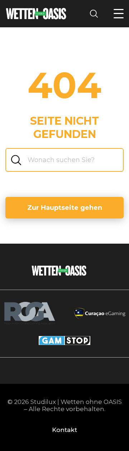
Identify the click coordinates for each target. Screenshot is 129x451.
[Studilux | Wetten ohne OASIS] (36, 13)
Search (96, 13)
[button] (119, 14)
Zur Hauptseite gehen (64, 208)
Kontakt (64, 429)
